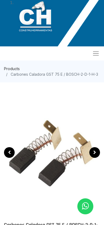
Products (12, 68)
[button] (9, 152)
